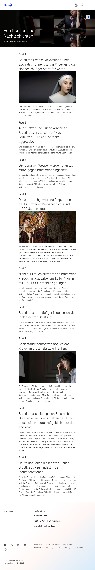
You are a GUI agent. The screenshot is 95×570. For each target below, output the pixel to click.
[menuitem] (76, 5)
